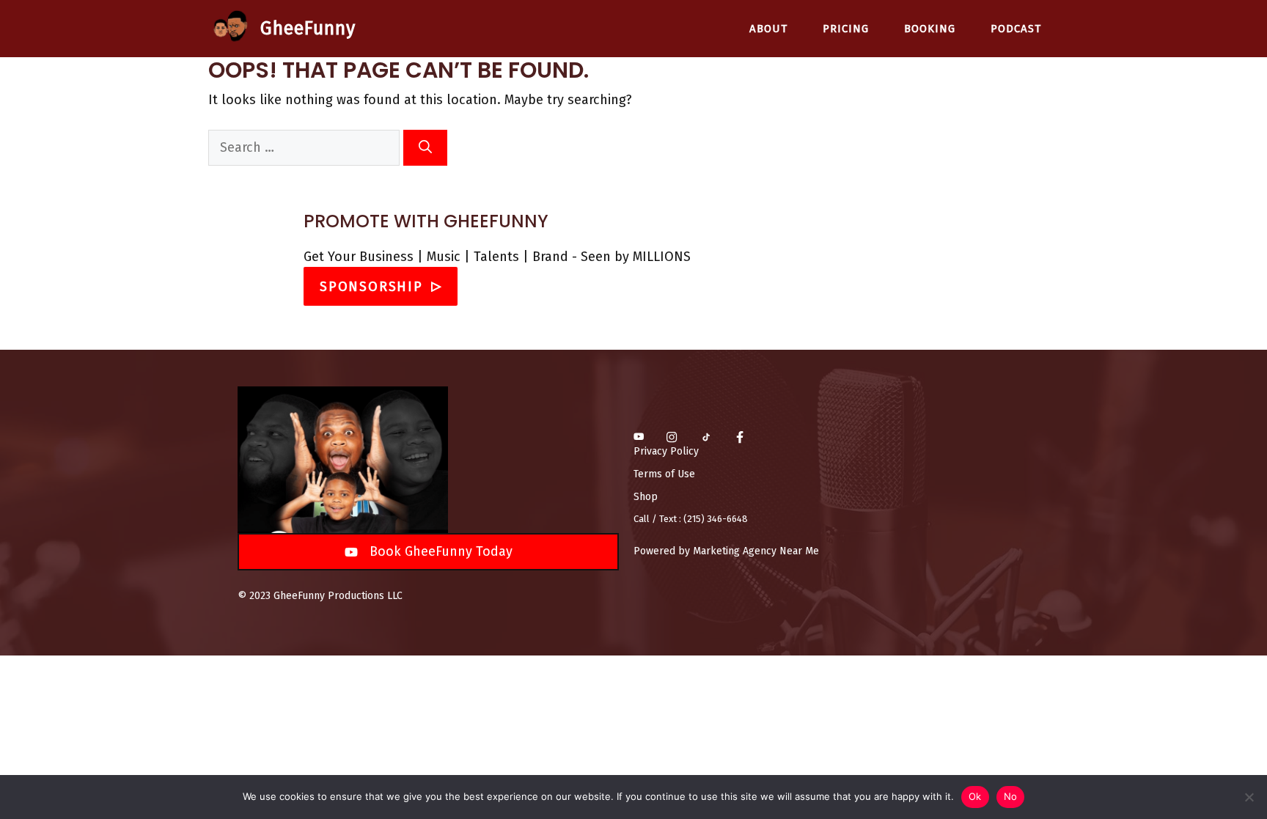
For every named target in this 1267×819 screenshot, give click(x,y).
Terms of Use (664, 474)
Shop (646, 497)
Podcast (1016, 28)
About (768, 28)
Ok (975, 796)
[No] (1248, 797)
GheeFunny (308, 29)
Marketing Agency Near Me (756, 551)
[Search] (425, 148)
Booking (929, 28)
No (1011, 796)
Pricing (846, 28)
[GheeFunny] (230, 28)
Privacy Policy (666, 451)
